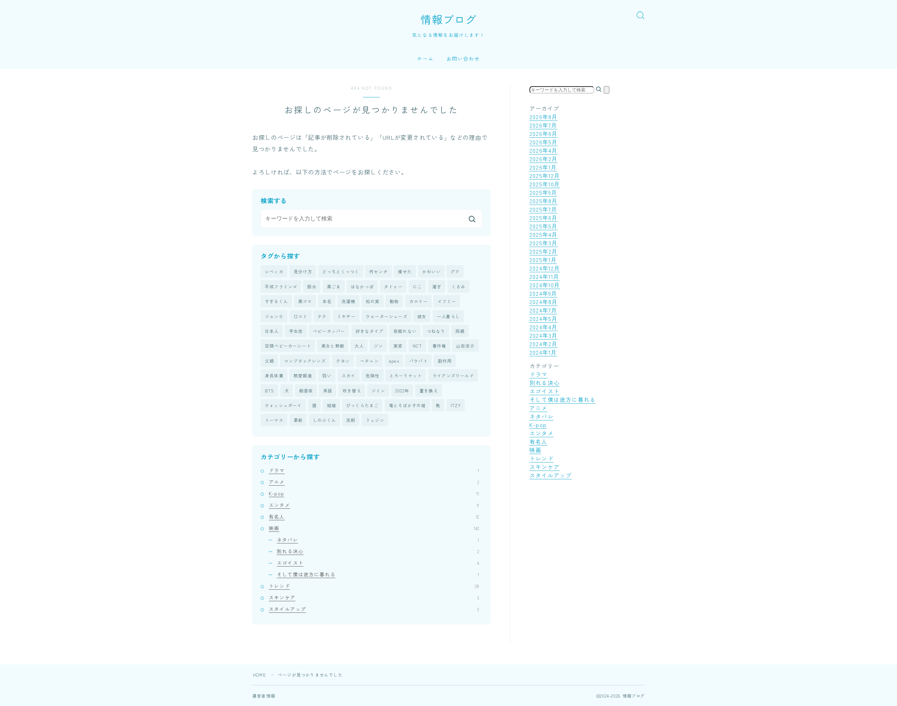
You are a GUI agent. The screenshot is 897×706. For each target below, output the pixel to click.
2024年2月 (543, 344)
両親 (460, 331)
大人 (359, 346)
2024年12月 (544, 268)
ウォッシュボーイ (283, 405)
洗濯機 (349, 301)
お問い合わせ (463, 58)
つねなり (436, 331)
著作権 (439, 346)
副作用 (445, 361)
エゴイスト (378, 562)
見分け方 (303, 271)
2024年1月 (543, 352)
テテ (322, 316)
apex (394, 361)
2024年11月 (544, 276)
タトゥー (393, 286)
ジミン (378, 390)
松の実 (373, 301)
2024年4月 (543, 327)
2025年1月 (543, 259)
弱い (326, 375)
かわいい (431, 271)
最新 (298, 420)
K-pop (374, 493)
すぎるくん (276, 301)
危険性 (373, 375)
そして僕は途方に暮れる (378, 574)
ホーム (425, 58)
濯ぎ (436, 286)
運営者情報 (263, 696)
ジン (378, 346)
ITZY (456, 405)
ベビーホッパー (329, 331)
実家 (398, 346)
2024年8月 (543, 301)
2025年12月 (544, 175)
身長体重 (274, 375)
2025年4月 (543, 234)
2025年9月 (543, 192)
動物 (394, 301)
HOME (259, 675)
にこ (417, 286)
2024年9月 (543, 293)
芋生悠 (296, 331)
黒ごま (334, 286)
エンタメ (374, 504)
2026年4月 (543, 150)
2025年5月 (543, 226)
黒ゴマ (305, 301)
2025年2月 (543, 251)
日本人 (272, 331)
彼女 (421, 316)
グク (455, 271)
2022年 (402, 390)
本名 (326, 301)
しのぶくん (324, 420)
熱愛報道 (303, 375)
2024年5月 (543, 318)
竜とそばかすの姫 (407, 405)
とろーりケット (406, 375)
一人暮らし (448, 316)
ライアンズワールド (453, 375)
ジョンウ (274, 316)
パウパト (418, 361)
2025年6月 (543, 217)
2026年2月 (543, 159)
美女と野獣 (332, 346)
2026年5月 (543, 142)
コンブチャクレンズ (305, 361)
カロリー (418, 301)
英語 (327, 390)
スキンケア (374, 597)
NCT (417, 346)
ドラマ (374, 470)
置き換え (428, 390)
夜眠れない (405, 331)
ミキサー (346, 316)
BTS (269, 390)
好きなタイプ (369, 331)
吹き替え (352, 390)
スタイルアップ (374, 608)
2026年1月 (543, 167)
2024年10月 (544, 285)
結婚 (331, 405)
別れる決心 (378, 551)
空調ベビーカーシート (288, 346)
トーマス (274, 420)
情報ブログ (448, 19)
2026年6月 (543, 133)
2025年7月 (543, 209)
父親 (269, 361)
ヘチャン (369, 361)
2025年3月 (543, 243)
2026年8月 (543, 116)
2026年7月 (543, 125)
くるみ (459, 286)
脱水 (311, 286)
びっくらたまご (362, 405)
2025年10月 (544, 184)
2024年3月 (543, 335)
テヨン (343, 361)
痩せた (405, 271)
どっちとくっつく (341, 271)
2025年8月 (543, 201)
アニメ (374, 481)
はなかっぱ (362, 286)
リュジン (375, 420)
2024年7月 (543, 310)
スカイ (349, 375)
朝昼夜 (306, 390)
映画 (374, 528)
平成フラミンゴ (281, 286)
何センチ (378, 271)
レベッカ (274, 271)
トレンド (374, 585)
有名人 (374, 516)
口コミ (301, 316)
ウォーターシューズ (387, 316)
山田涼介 (465, 346)
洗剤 (350, 420)
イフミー (447, 301)
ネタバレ (378, 539)
